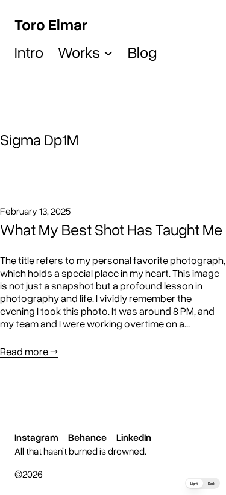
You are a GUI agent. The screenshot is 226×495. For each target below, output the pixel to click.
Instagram (36, 437)
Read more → (29, 351)
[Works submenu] (108, 52)
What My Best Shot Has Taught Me (111, 229)
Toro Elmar (50, 24)
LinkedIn (133, 437)
